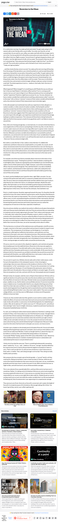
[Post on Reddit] (12, 13)
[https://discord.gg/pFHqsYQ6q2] (55, 518)
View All (54, 411)
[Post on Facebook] (4, 13)
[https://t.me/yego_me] (52, 518)
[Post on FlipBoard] (15, 13)
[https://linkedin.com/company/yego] (43, 518)
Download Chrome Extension (41, 5)
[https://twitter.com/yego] (37, 518)
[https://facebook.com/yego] (34, 518)
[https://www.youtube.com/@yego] (49, 518)
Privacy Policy (10, 518)
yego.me (5, 2)
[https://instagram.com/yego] (40, 518)
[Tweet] (7, 13)
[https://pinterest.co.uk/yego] (46, 518)
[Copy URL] (18, 13)
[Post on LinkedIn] (10, 13)
